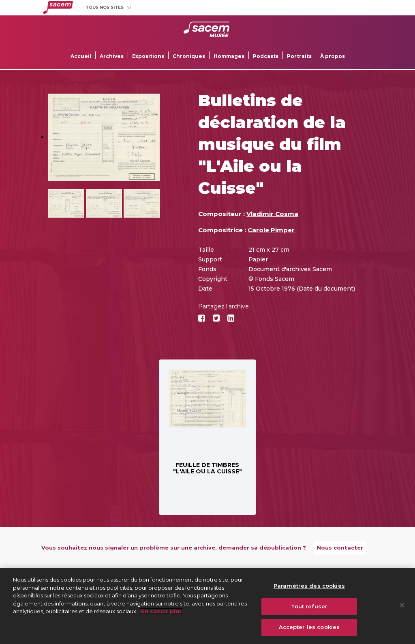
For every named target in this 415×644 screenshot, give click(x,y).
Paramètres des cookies (309, 585)
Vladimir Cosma (272, 214)
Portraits (299, 56)
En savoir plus (160, 611)
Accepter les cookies (309, 627)
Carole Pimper (271, 230)
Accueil (81, 56)
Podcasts (265, 56)
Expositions (148, 56)
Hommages (229, 56)
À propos (332, 56)
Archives (112, 56)
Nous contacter (340, 547)
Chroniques (189, 56)
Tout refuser (309, 606)
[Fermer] (402, 605)
